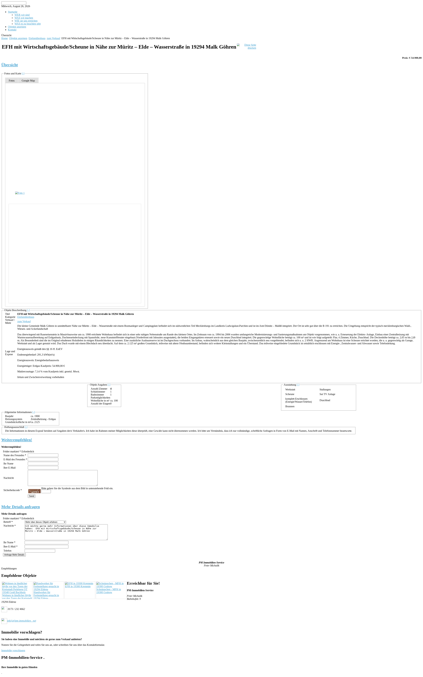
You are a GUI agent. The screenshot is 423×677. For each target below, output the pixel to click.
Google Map (28, 80)
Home (4, 38)
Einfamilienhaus (37, 38)
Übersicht (9, 65)
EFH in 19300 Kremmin (78, 586)
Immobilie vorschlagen (13, 650)
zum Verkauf (53, 38)
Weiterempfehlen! (16, 440)
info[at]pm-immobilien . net (21, 620)
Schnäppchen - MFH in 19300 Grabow (108, 591)
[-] (23, 73)
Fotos (12, 80)
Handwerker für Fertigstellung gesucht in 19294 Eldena (46, 595)
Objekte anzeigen (18, 38)
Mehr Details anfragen (20, 507)
